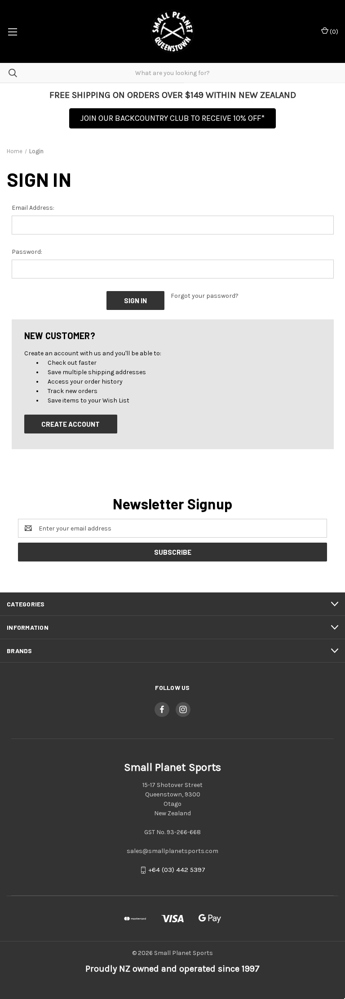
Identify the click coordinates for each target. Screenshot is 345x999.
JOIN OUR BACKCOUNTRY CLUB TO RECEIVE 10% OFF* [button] (172, 118)
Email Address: (33, 208)
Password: (27, 252)
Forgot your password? (205, 296)
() (333, 31)
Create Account (70, 424)
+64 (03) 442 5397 (176, 870)
